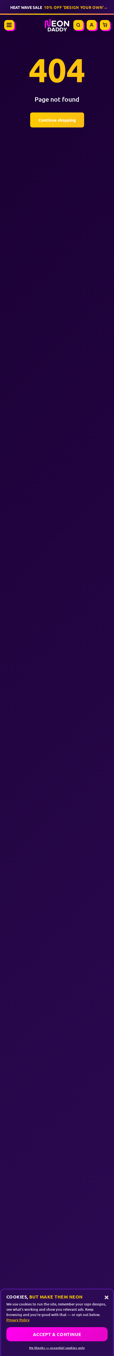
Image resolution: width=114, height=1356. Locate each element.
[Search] (78, 25)
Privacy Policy (18, 1319)
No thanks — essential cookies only (57, 1347)
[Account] (92, 25)
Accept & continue (57, 1334)
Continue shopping (57, 120)
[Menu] (9, 25)
